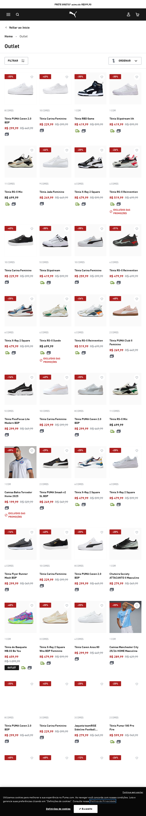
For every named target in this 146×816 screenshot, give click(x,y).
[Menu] (8, 14)
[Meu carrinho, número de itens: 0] (137, 14)
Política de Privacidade (103, 801)
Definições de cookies (58, 808)
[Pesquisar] (17, 14)
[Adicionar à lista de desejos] (32, 77)
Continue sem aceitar (133, 792)
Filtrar (13, 60)
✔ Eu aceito (85, 808)
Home (9, 36)
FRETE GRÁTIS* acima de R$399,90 (73, 4)
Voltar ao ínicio (19, 27)
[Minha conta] (128, 14)
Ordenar (125, 60)
